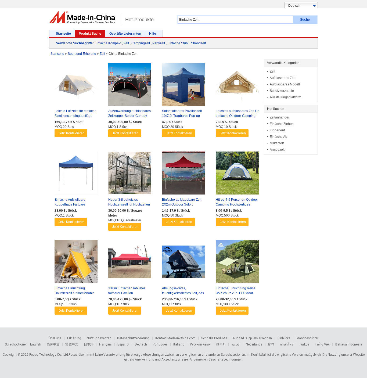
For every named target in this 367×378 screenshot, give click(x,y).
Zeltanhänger (279, 117)
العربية (235, 344)
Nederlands (254, 344)
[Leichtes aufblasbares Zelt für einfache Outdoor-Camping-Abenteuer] (237, 86)
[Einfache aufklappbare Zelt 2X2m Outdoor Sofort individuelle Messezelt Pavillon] (183, 174)
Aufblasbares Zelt (282, 78)
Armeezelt (277, 150)
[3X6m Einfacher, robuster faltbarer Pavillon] (129, 263)
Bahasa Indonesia (348, 344)
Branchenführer (307, 338)
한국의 (221, 344)
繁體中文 (71, 344)
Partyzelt (158, 43)
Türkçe (304, 344)
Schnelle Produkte (214, 338)
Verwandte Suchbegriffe (74, 43)
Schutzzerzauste (282, 91)
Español (123, 344)
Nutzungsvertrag (99, 338)
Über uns (55, 338)
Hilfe (152, 33)
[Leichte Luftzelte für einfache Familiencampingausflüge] (76, 86)
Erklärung (74, 338)
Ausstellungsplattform (285, 97)
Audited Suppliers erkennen (252, 338)
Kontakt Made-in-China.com (175, 338)
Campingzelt (140, 43)
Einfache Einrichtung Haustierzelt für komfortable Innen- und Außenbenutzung (75, 293)
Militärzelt (277, 143)
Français (105, 344)
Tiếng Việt (322, 344)
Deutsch (141, 344)
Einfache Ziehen (282, 124)
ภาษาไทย (286, 344)
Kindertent (277, 130)
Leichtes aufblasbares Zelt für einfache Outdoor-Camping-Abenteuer (237, 116)
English (35, 344)
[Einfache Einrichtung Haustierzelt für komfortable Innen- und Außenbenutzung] (76, 263)
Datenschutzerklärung (133, 338)
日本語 (88, 344)
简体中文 (53, 344)
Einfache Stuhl (178, 43)
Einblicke (284, 338)
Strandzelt (198, 43)
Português (160, 344)
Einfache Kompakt (108, 43)
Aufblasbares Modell (285, 84)
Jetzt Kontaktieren (72, 133)
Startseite (63, 33)
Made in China (83, 17)
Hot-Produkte (139, 19)
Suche (305, 19)
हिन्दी (271, 344)
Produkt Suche (90, 33)
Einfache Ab (278, 137)
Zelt (126, 43)
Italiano (178, 344)
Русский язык (200, 344)
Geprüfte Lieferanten (125, 33)
